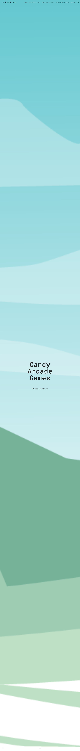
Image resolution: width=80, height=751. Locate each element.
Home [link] (25, 2)
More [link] (72, 2)
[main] (40, 375)
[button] (78, 2)
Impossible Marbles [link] (34, 2)
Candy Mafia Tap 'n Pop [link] (62, 2)
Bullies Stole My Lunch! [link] (48, 2)
